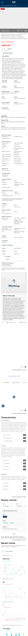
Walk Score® (17, 376)
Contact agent (5, 30)
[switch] (18, 31)
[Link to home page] (14, 2)
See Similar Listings (7, 53)
